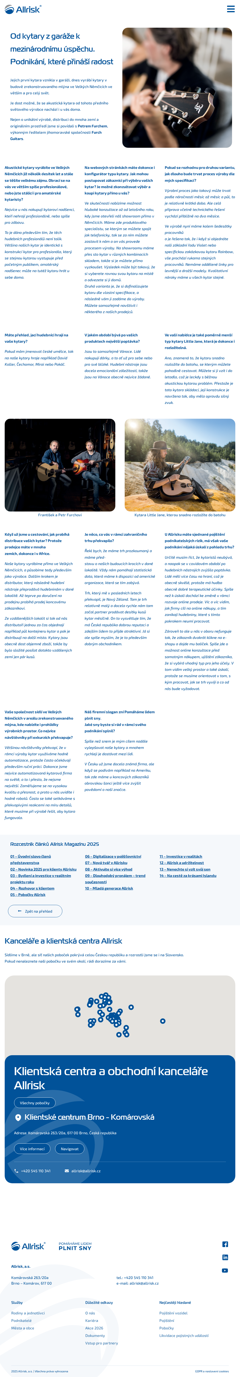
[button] (90, 1025)
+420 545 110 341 (138, 1277)
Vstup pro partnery (101, 1343)
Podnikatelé (21, 1320)
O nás (90, 1313)
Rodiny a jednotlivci (28, 1313)
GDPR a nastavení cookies (212, 1371)
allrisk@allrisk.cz (144, 1283)
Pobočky (166, 1328)
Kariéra (91, 1320)
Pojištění (166, 1320)
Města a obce (22, 1328)
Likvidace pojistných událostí (184, 1335)
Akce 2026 (94, 1328)
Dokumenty (95, 1335)
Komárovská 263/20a (30, 1277)
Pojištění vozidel (173, 1313)
